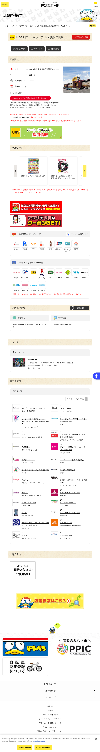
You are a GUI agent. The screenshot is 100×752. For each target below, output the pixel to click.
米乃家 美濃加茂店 (67, 470)
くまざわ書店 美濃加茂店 (70, 493)
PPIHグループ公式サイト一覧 (50, 723)
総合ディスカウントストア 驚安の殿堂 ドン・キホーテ (50, 5)
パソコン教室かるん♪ (68, 503)
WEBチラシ (38, 49)
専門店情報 (55, 49)
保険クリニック (66, 523)
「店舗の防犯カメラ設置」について (50, 731)
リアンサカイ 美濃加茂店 (70, 513)
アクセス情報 (20, 49)
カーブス (25, 493)
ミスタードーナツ (28, 460)
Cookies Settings (24, 747)
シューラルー (27, 434)
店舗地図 (80, 308)
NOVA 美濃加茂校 (29, 503)
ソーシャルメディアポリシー (50, 719)
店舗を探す (50, 601)
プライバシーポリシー (50, 715)
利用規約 (50, 710)
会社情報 (50, 706)
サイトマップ (50, 697)
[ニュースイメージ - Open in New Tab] (19, 365)
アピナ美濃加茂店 (67, 535)
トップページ (8, 26)
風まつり (25, 535)
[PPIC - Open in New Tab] (75, 655)
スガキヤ (25, 480)
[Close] (96, 739)
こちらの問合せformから (19, 117)
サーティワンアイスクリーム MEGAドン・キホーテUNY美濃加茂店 (35, 421)
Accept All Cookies (43, 747)
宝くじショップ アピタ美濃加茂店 (35, 470)
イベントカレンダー (50, 727)
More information (39, 741)
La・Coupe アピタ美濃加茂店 (72, 460)
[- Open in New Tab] (36, 212)
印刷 (93, 26)
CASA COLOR (65, 408)
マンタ (24, 513)
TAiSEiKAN (26, 447)
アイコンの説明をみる (79, 234)
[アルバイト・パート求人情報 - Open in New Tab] (36, 132)
